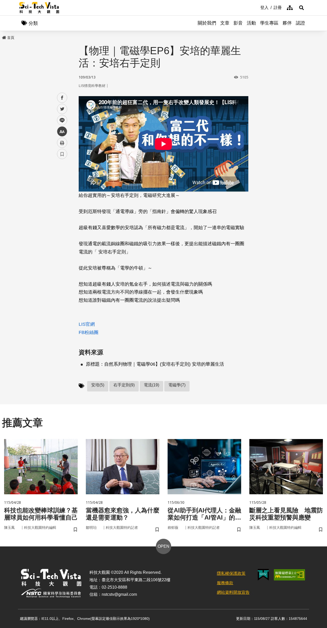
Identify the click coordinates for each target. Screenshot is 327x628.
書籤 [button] (62, 154)
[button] (301, 7)
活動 (251, 23)
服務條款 (225, 583)
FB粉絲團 (88, 332)
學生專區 (269, 23)
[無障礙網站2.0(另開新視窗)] (289, 574)
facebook (62, 98)
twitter (62, 109)
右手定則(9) (124, 385)
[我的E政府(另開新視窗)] (263, 574)
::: (256, 7)
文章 (224, 23)
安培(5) (97, 385)
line (60, 120)
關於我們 (207, 23)
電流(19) (151, 385)
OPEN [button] (163, 546)
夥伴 (287, 23)
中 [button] (62, 131)
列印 (62, 143)
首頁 (10, 38)
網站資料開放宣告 (233, 592)
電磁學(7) (176, 385)
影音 (238, 23)
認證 (300, 23)
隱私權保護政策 (231, 573)
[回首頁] (39, 7)
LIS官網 (87, 324)
